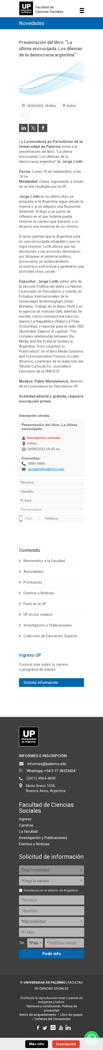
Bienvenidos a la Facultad (44, 561)
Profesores (33, 582)
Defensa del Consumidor (53, 1019)
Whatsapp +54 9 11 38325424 (50, 771)
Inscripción (66, 1044)
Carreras (26, 825)
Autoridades (34, 571)
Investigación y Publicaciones (48, 625)
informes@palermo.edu (47, 764)
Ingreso (25, 819)
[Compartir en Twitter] (33, 131)
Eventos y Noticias (39, 593)
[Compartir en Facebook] (42, 131)
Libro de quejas (71, 1015)
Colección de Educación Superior (51, 636)
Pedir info (51, 953)
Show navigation (82, 10)
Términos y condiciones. (43, 1006)
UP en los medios (38, 614)
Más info (36, 1044)
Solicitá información (41, 682)
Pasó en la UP (35, 604)
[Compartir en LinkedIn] (23, 131)
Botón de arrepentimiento (38, 1015)
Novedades (31, 23)
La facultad (28, 831)
